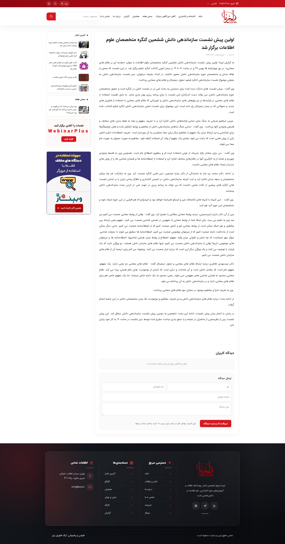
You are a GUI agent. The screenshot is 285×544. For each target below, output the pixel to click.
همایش (135, 16)
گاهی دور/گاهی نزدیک (165, 16)
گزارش (126, 16)
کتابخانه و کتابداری (187, 16)
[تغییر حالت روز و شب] (49, 3)
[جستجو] (51, 16)
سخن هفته (147, 16)
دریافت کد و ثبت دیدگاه (216, 423)
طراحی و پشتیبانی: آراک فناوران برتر (68, 535)
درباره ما (116, 16)
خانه (200, 16)
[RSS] (55, 3)
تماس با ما (105, 16)
